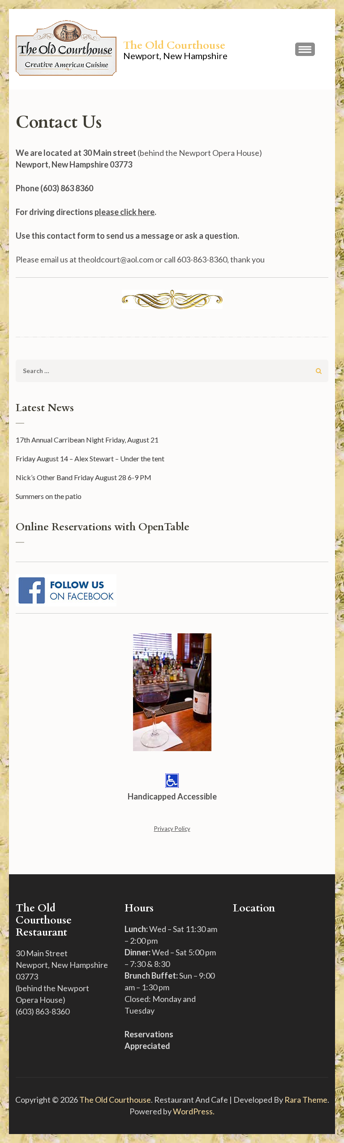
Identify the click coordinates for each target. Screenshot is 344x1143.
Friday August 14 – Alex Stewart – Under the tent (90, 458)
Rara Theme (305, 1099)
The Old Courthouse (174, 45)
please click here (125, 212)
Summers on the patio (49, 496)
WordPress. (194, 1111)
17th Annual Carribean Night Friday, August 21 (87, 439)
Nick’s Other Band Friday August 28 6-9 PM (83, 477)
